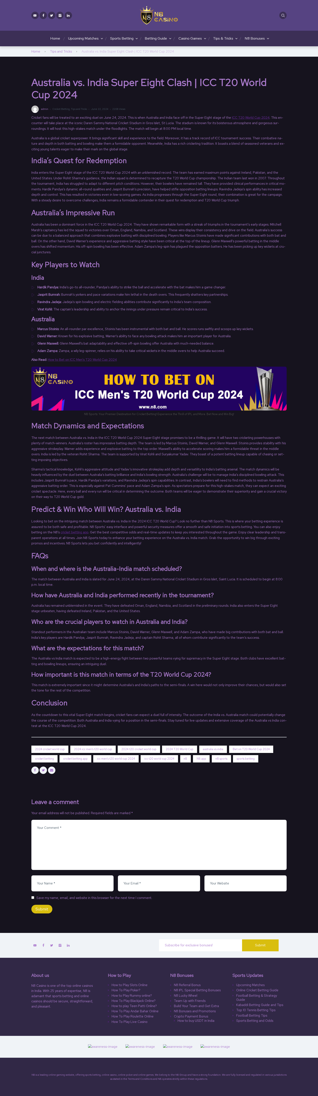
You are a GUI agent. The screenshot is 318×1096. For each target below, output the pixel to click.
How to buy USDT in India (196, 1021)
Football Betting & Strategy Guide (256, 998)
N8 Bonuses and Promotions (195, 1011)
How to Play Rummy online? (132, 996)
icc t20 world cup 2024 (159, 759)
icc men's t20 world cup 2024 (116, 759)
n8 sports (221, 759)
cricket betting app (74, 532)
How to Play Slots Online (130, 985)
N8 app (201, 759)
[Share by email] (51, 770)
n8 (185, 759)
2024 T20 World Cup (179, 749)
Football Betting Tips (251, 1016)
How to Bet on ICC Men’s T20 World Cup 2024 (82, 360)
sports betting (246, 759)
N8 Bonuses (255, 38)
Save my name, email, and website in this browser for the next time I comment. (94, 898)
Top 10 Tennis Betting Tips (255, 1010)
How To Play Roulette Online (133, 1016)
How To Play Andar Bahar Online (135, 1011)
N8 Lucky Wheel (185, 996)
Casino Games (190, 38)
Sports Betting (121, 38)
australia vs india (213, 749)
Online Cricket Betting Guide (257, 990)
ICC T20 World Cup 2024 (251, 118)
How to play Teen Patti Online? (134, 1006)
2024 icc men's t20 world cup (93, 749)
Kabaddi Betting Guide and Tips (259, 1005)
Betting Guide (156, 38)
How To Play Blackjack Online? (134, 1001)
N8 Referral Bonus (187, 985)
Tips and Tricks (61, 51)
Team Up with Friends (190, 1001)
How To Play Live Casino (130, 1022)
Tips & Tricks (223, 38)
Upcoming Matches (83, 38)
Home (55, 38)
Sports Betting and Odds (254, 1021)
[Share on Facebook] (35, 770)
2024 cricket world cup (50, 749)
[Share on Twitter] (43, 770)
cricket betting (44, 759)
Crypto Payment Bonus (191, 1016)
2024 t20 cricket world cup (138, 749)
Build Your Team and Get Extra (196, 1006)
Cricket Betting (61, 109)
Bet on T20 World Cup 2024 (251, 749)
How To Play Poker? (126, 990)
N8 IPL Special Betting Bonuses (197, 990)
